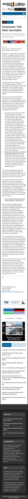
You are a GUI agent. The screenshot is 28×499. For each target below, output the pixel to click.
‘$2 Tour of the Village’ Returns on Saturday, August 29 (13, 368)
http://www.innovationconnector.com (12, 292)
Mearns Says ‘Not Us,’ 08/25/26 (10, 455)
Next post (19, 318)
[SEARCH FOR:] (14, 16)
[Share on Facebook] (8, 309)
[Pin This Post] (19, 310)
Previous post (10, 318)
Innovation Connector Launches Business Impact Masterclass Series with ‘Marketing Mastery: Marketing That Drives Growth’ (13, 377)
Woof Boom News (9, 441)
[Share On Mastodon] (19, 313)
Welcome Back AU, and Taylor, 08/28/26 (12, 445)
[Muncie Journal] (14, 4)
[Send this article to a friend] (8, 312)
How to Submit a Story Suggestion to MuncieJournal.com (14, 350)
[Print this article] (19, 312)
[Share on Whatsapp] (8, 313)
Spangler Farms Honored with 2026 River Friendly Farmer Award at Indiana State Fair (12, 393)
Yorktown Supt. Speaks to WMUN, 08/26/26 (13, 453)
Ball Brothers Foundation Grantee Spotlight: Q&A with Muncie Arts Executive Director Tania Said (13, 372)
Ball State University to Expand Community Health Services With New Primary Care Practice (12, 388)
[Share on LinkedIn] (8, 310)
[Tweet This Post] (19, 309)
